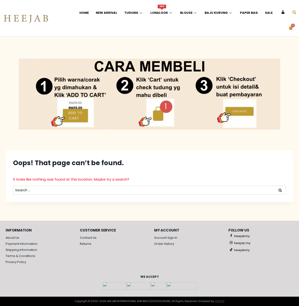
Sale (269, 13)
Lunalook (159, 10)
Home (84, 13)
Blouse (186, 13)
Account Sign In (165, 237)
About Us (12, 237)
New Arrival (106, 13)
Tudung (131, 13)
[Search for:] (149, 190)
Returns (85, 244)
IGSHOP (219, 301)
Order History (164, 244)
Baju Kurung (216, 13)
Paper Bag (249, 13)
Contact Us (88, 237)
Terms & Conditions (20, 256)
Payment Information (21, 244)
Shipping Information (21, 250)
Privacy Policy (16, 262)
